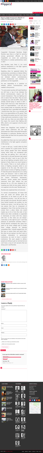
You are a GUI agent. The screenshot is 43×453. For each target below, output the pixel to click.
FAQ (39, 12)
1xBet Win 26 (37, 14)
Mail (40, 451)
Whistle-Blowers (40, 1)
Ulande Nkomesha (23, 399)
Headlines (3, 14)
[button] (2, 24)
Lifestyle (31, 14)
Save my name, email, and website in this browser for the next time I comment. (13, 339)
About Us (32, 1)
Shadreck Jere (18, 414)
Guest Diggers (17, 1)
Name (2, 323)
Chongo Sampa (23, 422)
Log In (42, 12)
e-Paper (24, 14)
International (26, 1)
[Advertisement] (21, 8)
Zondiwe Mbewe (16, 399)
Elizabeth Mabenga (22, 430)
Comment (3, 309)
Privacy (37, 451)
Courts (16, 14)
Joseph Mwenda (16, 391)
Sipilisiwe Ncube (3, 21)
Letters (23, 451)
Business (12, 14)
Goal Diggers (20, 14)
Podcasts (27, 14)
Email (2, 328)
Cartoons (21, 1)
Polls (29, 1)
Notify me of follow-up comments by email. (10, 341)
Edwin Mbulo (23, 437)
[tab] (31, 21)
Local (7, 14)
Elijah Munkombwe (23, 406)
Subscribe (36, 12)
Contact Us (33, 451)
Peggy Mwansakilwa (23, 414)
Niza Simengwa (18, 445)
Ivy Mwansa (17, 437)
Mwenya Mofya (18, 406)
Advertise (35, 1)
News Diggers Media (9, 451)
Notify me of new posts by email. (8, 344)
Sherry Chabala (18, 422)
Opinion (9, 14)
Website (2, 332)
